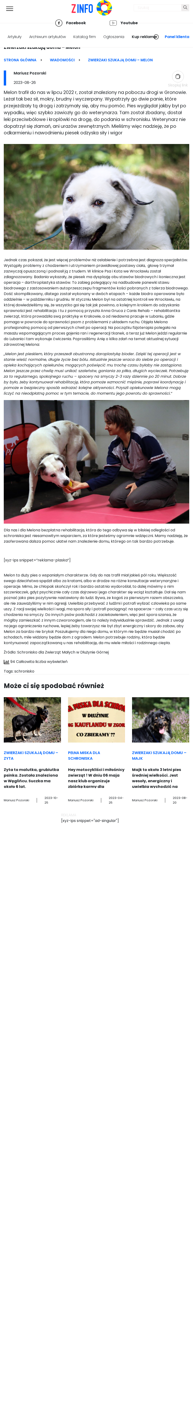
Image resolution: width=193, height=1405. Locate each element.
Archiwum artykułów (47, 36)
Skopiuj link (178, 85)
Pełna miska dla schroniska (84, 755)
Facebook (76, 23)
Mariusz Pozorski (30, 73)
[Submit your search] (185, 7)
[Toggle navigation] (10, 9)
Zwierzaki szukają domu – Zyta (31, 755)
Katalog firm (84, 36)
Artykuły (15, 36)
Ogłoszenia (113, 36)
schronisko (24, 671)
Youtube (129, 23)
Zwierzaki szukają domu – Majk (159, 755)
